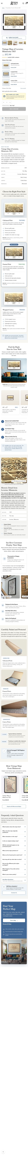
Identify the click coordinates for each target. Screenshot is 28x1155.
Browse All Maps (7, 924)
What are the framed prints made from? (12, 855)
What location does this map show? (11, 826)
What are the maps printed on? (10, 850)
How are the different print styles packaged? (10, 864)
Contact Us (14, 892)
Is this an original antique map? (10, 841)
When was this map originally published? (9, 831)
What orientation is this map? (10, 836)
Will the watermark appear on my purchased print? (10, 845)
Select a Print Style (14, 109)
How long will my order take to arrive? (12, 859)
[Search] (23, 3)
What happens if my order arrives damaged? (10, 869)
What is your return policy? (9, 874)
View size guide (23, 88)
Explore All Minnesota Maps (14, 806)
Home (3, 7)
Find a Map (14, 920)
